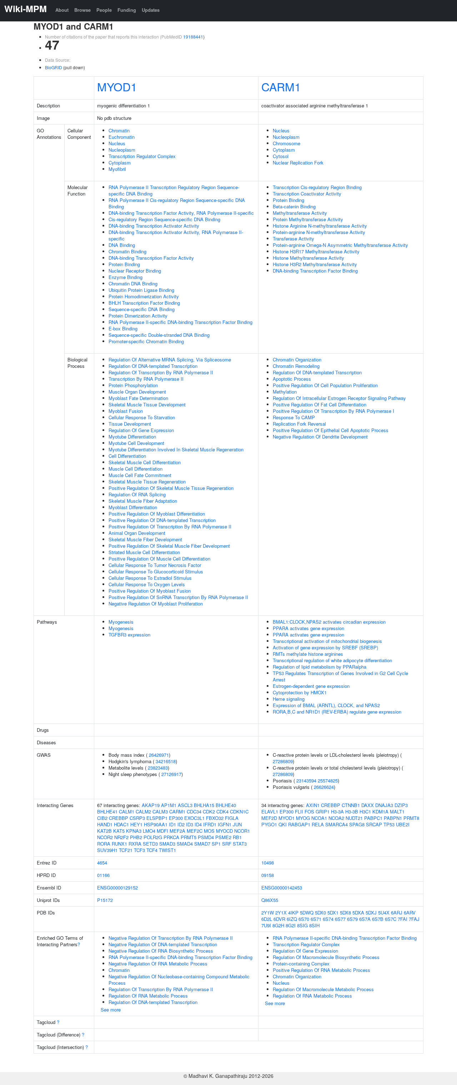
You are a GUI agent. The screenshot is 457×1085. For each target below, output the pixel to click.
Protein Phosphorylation (133, 385)
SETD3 (150, 843)
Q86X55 (269, 900)
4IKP (293, 912)
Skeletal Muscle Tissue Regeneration (147, 481)
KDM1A (380, 811)
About (62, 9)
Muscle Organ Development (137, 391)
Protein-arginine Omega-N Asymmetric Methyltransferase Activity (340, 245)
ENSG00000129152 (117, 887)
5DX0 (320, 912)
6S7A (365, 919)
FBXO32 (215, 818)
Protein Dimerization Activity (138, 315)
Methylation (285, 391)
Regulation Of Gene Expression (141, 430)
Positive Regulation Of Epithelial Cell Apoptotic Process (330, 430)
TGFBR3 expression (129, 634)
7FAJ (414, 919)
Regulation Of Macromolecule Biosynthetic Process (326, 957)
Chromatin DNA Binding (133, 283)
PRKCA (171, 837)
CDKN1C (239, 811)
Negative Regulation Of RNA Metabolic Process (158, 963)
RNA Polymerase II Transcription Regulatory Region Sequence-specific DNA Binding (174, 190)
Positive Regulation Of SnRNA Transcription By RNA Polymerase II (178, 597)
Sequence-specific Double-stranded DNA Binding (159, 334)
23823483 (158, 767)
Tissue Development (130, 423)
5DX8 (345, 912)
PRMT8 (411, 818)
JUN (237, 824)
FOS (309, 811)
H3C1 (365, 811)
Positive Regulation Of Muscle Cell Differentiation (159, 558)
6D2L (266, 919)
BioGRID (53, 67)
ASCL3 (185, 805)
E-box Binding (123, 328)
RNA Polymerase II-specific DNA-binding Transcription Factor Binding (180, 322)
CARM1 (281, 86)
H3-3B (351, 811)
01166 (103, 875)
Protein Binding (124, 264)
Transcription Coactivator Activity (307, 193)
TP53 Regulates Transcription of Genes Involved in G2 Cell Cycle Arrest (340, 676)
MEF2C (194, 830)
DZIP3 (401, 805)
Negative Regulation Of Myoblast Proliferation (156, 603)
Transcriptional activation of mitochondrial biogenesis (327, 641)
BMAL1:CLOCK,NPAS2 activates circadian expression (329, 621)
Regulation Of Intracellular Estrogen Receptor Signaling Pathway (339, 398)
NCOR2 (105, 837)
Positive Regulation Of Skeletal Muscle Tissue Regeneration (171, 488)
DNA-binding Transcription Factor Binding (315, 270)
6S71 (316, 919)
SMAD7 (202, 843)
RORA (103, 843)
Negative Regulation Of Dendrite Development (320, 436)
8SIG (302, 925)
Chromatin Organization (297, 359)
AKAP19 (151, 805)
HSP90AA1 (155, 824)
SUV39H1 (107, 850)
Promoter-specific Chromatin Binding (146, 341)
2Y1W (267, 912)
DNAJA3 (384, 805)
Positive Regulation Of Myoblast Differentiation (157, 513)
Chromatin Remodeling (296, 365)
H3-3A (337, 811)
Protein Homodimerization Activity (144, 296)
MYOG (303, 818)
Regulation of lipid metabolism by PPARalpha (319, 666)
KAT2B (104, 830)
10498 (267, 862)
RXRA (135, 843)
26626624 (324, 787)
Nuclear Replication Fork (298, 162)
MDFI (162, 830)
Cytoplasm (120, 162)
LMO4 (149, 830)
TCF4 (151, 850)
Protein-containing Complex (301, 963)
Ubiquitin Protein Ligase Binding (141, 290)
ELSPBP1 (156, 818)
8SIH (314, 925)
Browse (82, 9)
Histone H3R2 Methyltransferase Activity (315, 264)
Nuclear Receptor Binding (135, 270)
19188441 (193, 37)
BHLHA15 (204, 805)
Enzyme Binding (125, 277)
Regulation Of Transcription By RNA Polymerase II (161, 372)
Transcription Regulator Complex (142, 156)
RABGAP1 (299, 824)
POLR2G (153, 837)
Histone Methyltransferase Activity (308, 257)
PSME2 (223, 837)
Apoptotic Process (292, 378)
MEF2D (269, 818)
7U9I (266, 925)
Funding (126, 9)
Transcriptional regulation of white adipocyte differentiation (332, 660)
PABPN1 (393, 818)
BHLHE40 (226, 805)
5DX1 (332, 912)
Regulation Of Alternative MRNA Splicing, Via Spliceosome (170, 359)
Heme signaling (289, 698)
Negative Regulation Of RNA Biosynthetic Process (161, 950)
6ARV (410, 912)
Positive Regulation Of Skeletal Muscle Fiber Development (169, 545)
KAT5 (119, 830)
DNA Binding (122, 245)
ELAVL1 (269, 811)
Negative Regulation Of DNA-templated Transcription (163, 944)
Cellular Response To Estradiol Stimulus (150, 577)
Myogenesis (121, 621)
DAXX (367, 805)
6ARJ (396, 912)
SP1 (216, 843)
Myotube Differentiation (132, 436)
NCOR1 (242, 830)
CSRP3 (137, 818)
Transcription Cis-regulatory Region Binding (317, 187)
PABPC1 (373, 818)
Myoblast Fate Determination (138, 398)
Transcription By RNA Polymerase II (146, 378)
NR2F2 (121, 837)
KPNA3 (133, 830)
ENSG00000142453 (281, 887)
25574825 (328, 780)
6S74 (328, 919)
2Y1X (281, 912)
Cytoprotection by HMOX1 (300, 692)
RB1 (237, 837)
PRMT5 (188, 837)
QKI (282, 824)
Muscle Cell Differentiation (135, 468)
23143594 (306, 780)
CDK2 (209, 811)
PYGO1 (269, 824)
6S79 (352, 919)
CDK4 (222, 811)
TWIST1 (167, 850)
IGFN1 (224, 824)
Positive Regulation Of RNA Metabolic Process (321, 970)
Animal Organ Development (137, 532)
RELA (318, 824)
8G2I (291, 925)
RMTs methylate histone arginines (308, 653)
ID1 (172, 824)
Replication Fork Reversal (299, 423)
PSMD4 (206, 837)
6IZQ (292, 919)
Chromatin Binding (127, 251)
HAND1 (104, 824)
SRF (226, 843)
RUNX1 (119, 843)
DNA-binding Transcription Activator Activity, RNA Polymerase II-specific (176, 235)
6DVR (279, 919)
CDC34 (194, 811)
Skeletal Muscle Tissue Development (147, 404)
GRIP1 (323, 811)
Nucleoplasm (122, 149)
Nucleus (117, 143)
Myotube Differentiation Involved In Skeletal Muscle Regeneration (176, 449)
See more (111, 1009)
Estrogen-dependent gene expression (311, 686)
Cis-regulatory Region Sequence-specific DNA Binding (164, 219)
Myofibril (117, 169)
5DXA (358, 912)
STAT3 (240, 843)
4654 (102, 862)
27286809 (283, 761)
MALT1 (397, 811)
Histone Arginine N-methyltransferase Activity (320, 225)
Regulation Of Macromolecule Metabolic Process (323, 989)
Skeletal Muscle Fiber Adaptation (143, 500)
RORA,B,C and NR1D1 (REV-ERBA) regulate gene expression (337, 711)
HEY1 (136, 824)
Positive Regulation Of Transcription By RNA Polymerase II (170, 526)
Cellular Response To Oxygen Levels (147, 584)
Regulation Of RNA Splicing (137, 494)
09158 (267, 875)
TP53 (389, 824)
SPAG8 (357, 824)
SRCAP (374, 824)
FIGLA (231, 818)
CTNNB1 (351, 805)
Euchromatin (122, 136)
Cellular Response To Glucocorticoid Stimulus (156, 571)
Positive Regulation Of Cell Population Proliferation (325, 385)
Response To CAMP (294, 417)
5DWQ (306, 912)
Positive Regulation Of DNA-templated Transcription (162, 520)
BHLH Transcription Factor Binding (144, 302)
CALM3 (160, 811)
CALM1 (126, 811)
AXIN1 (313, 805)
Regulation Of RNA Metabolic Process (148, 995)
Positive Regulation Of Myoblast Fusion (150, 590)
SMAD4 (185, 843)
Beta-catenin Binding (294, 206)
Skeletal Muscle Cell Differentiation (145, 462)
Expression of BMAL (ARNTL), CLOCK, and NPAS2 (326, 705)
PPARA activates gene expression (308, 628)
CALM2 (143, 811)
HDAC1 (121, 824)
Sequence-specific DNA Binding (142, 309)
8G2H (278, 925)
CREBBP (118, 818)
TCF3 (139, 850)
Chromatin (119, 130)
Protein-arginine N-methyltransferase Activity (319, 232)
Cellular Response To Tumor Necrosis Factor (155, 565)
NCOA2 (336, 818)
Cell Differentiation (127, 455)
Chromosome (286, 143)
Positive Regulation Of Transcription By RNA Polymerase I (333, 410)
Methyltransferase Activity (300, 212)
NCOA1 (319, 818)
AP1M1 (168, 805)
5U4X (384, 912)
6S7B (377, 919)
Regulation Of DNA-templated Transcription (153, 365)
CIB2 (102, 818)
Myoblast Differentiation (133, 507)
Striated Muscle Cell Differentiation (144, 552)
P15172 (105, 900)
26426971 (159, 754)
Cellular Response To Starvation (142, 417)
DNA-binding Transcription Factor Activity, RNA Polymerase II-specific (181, 212)
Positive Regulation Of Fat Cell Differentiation (319, 404)
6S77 (340, 919)
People (104, 9)
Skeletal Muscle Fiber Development (145, 539)
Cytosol (280, 156)
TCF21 (125, 850)
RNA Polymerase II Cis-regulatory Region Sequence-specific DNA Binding (177, 203)
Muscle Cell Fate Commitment (140, 475)
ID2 (181, 824)
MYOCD (224, 830)
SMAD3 (167, 843)
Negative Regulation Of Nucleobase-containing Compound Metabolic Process (179, 979)
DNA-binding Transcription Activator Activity (154, 225)
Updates (151, 9)
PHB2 (136, 837)
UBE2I (403, 824)
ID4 (198, 824)
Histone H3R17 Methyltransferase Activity (316, 251)
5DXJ (371, 912)
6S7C (390, 919)
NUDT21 (354, 818)
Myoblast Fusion (126, 410)
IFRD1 (209, 824)
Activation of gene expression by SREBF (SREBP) (325, 647)
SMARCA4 (336, 824)
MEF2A (177, 830)
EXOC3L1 (194, 818)
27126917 (171, 774)
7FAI (402, 919)
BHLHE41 (107, 811)
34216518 (166, 761)
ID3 (189, 824)
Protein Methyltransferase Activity (308, 219)
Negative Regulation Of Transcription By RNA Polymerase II (171, 937)
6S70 (303, 919)
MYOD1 (117, 86)
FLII (299, 811)
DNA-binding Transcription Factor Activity (151, 257)
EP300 (176, 818)
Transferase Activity (293, 238)
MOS (209, 830)
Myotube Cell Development (136, 443)
